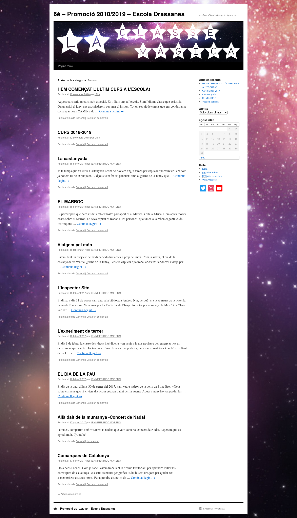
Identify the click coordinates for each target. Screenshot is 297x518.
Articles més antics (69, 494)
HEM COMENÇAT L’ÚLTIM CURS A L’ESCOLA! (104, 89)
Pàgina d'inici (65, 66)
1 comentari (92, 441)
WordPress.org (209, 179)
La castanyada (72, 158)
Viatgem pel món (75, 244)
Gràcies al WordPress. (214, 508)
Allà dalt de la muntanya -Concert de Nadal (101, 417)
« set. (202, 157)
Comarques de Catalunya (83, 455)
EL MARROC (70, 201)
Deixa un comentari (97, 117)
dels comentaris (212, 176)
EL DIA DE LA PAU (76, 374)
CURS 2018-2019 (75, 132)
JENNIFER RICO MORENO (106, 163)
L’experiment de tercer (80, 331)
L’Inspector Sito (74, 287)
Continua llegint (111, 111)
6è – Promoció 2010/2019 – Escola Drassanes (119, 13)
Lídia (97, 94)
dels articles (210, 172)
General (80, 117)
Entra (204, 168)
